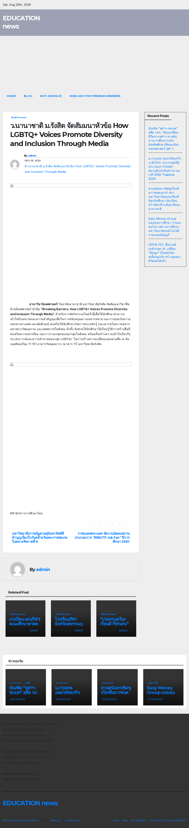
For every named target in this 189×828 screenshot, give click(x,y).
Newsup (56, 820)
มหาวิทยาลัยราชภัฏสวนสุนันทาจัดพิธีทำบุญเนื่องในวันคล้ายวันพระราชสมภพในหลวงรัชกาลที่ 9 (39, 538)
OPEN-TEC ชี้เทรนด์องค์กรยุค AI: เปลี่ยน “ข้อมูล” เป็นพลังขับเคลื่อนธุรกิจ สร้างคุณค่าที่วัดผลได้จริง (164, 253)
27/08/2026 (109, 699)
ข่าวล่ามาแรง (15, 683)
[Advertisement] (94, 63)
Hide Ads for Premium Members (95, 96)
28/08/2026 (17, 699)
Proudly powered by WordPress (21, 820)
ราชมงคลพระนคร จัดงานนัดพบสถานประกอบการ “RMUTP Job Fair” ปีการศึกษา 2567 (102, 538)
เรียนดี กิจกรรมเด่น (18, 117)
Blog (28, 96)
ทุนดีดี (27, 683)
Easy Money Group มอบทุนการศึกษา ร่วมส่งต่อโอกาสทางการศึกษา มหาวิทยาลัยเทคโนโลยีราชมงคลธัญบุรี (164, 227)
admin (32, 155)
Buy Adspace (51, 96)
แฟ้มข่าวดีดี (153, 683)
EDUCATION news (30, 803)
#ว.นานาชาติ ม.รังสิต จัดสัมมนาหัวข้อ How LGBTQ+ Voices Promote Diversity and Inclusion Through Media (77, 169)
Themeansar (72, 820)
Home (11, 96)
